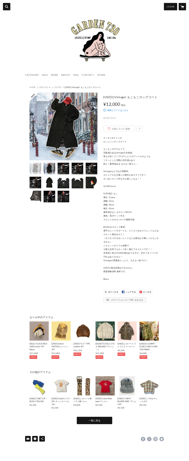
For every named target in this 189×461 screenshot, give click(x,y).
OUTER (57, 87)
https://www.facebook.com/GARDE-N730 (143, 439)
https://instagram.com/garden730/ (155, 439)
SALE (45, 74)
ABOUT (65, 74)
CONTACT (88, 74)
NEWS (54, 74)
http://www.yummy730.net (161, 439)
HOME (101, 74)
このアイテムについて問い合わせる (126, 300)
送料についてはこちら (117, 110)
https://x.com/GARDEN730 (149, 439)
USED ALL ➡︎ (45, 87)
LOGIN (170, 6)
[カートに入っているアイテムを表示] (182, 6)
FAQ (76, 74)
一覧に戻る (94, 420)
